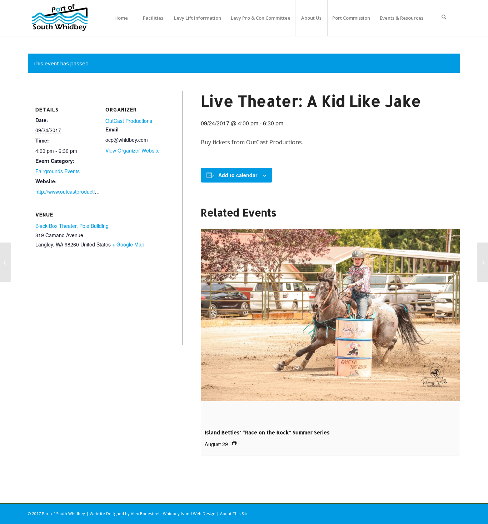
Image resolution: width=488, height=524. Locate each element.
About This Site (234, 513)
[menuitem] (121, 18)
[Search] (444, 18)
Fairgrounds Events (57, 171)
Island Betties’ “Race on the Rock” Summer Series (267, 432)
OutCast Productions (128, 120)
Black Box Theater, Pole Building (72, 225)
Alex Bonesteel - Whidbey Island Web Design (173, 513)
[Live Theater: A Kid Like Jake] (5, 262)
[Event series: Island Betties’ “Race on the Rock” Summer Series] (234, 443)
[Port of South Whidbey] (60, 18)
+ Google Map (128, 244)
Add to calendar (237, 175)
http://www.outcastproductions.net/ (74, 191)
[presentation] (330, 326)
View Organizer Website (132, 150)
